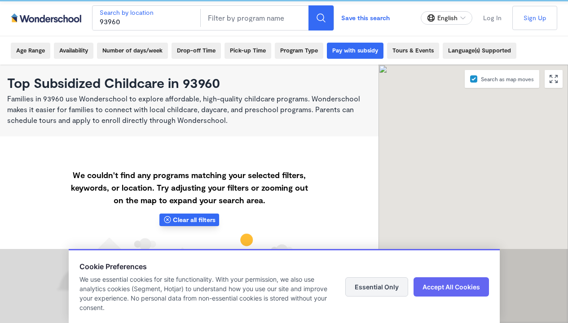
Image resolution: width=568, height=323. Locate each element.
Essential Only (377, 287)
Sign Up (535, 18)
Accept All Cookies (451, 287)
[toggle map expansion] (554, 79)
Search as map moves (507, 79)
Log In (492, 18)
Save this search (365, 18)
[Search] (321, 18)
